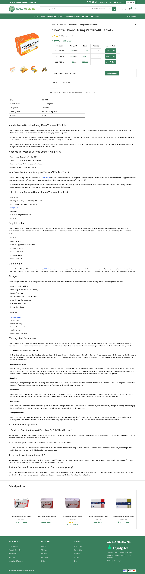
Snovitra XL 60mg (15, 330)
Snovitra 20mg (14, 321)
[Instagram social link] (90, 2)
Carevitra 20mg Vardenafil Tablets (98, 517)
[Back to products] (132, 24)
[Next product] (135, 24)
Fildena (43, 561)
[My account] (121, 9)
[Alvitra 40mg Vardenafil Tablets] (47, 503)
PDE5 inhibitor (45, 178)
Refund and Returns (16, 561)
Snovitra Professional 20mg (18, 327)
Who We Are (78, 546)
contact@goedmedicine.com (121, 552)
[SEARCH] (114, 9)
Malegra (44, 553)
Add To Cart (110, 50)
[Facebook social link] (87, 2)
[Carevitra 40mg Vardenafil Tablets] (123, 503)
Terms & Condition (15, 550)
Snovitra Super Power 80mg (18, 333)
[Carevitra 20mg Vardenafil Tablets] (98, 503)
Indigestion (14, 208)
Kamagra (44, 557)
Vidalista (44, 550)
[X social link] (61, 82)
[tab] (55, 91)
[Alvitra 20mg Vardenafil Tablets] (21, 503)
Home (54, 25)
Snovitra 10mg (15, 317)
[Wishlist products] (126, 9)
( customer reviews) (68, 36)
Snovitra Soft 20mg (16, 324)
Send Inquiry (112, 73)
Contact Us (78, 550)
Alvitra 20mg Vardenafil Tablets (21, 517)
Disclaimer (12, 553)
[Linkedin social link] (66, 82)
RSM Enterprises (50, 269)
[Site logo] (22, 9)
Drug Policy (13, 557)
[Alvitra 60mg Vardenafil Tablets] (72, 503)
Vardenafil (62, 25)
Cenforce (44, 546)
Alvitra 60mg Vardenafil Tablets (72, 517)
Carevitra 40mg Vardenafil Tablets (123, 517)
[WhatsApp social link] (96, 2)
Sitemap (77, 553)
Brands (76, 557)
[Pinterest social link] (93, 2)
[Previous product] (130, 24)
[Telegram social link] (69, 82)
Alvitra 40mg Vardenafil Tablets (46, 517)
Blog (75, 561)
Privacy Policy (13, 546)
